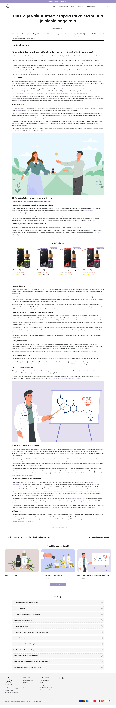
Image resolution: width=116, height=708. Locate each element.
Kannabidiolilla (17, 70)
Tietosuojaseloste (28, 680)
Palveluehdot (27, 678)
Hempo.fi (11, 700)
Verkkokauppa (44, 680)
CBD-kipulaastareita (58, 85)
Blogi (41, 682)
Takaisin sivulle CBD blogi (59, 527)
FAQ (24, 687)
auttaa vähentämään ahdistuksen (67, 453)
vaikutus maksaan (24, 491)
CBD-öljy (88, 83)
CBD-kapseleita (47, 85)
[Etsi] (104, 6)
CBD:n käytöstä (73, 36)
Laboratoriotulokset (46, 687)
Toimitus (25, 682)
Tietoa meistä (44, 678)
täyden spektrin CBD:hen (74, 63)
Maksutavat (26, 685)
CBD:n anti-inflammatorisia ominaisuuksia (66, 459)
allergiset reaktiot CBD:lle (77, 498)
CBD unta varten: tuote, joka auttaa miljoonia (67, 378)
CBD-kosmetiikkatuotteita (80, 85)
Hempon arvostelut (46, 690)
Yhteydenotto (44, 685)
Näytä (58, 584)
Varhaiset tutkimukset (18, 216)
